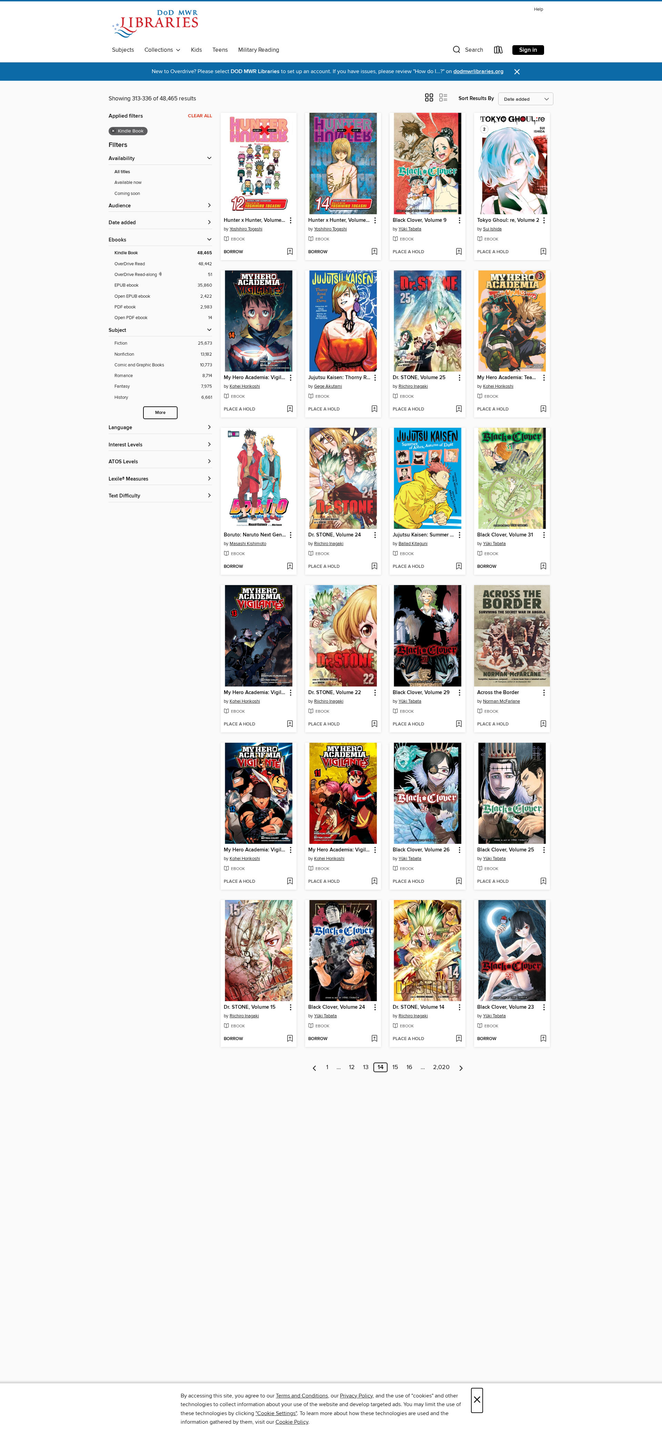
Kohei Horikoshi (245, 386)
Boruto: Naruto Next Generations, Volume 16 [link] (255, 535)
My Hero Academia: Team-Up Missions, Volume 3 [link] (508, 378)
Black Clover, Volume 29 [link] (421, 693)
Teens (220, 50)
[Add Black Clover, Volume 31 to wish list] (543, 566)
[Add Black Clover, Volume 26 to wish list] (458, 881)
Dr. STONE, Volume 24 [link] (334, 535)
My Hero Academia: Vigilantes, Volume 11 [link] (339, 850)
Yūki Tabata (410, 229)
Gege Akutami (328, 386)
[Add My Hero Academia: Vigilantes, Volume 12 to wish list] (289, 881)
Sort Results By (476, 98)
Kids (196, 50)
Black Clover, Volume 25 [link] (505, 850)
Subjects (123, 50)
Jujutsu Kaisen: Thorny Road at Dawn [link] (339, 378)
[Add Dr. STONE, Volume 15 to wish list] (289, 1039)
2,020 (441, 1067)
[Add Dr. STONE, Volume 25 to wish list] (458, 409)
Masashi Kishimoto (248, 543)
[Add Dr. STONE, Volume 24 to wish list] (374, 566)
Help (538, 9)
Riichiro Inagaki (413, 386)
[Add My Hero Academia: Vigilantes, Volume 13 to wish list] (289, 724)
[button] (467, 51)
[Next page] (461, 1067)
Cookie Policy (291, 1422)
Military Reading (258, 50)
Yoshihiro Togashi (246, 229)
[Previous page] (314, 1067)
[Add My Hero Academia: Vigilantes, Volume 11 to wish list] (374, 881)
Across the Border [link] (498, 693)
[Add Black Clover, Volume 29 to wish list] (458, 724)
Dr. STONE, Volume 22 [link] (334, 693)
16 (409, 1067)
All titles (122, 172)
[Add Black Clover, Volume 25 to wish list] (543, 881)
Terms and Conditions (302, 1395)
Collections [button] (160, 50)
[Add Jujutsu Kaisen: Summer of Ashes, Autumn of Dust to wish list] (458, 566)
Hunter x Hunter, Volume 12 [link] (255, 220)
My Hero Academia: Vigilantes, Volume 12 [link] (255, 850)
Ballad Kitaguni (413, 543)
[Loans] (498, 51)
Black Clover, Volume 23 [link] (505, 1007)
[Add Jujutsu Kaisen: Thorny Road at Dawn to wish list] (374, 409)
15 (395, 1067)
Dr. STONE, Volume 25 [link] (419, 378)
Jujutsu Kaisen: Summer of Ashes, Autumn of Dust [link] (424, 535)
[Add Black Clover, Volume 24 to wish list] (374, 1039)
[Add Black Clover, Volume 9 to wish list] (458, 252)
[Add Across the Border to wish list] (543, 724)
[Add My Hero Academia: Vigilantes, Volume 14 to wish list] (289, 409)
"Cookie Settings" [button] (276, 1413)
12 (352, 1067)
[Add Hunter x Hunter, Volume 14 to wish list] (374, 252)
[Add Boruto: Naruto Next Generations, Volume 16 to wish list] (289, 566)
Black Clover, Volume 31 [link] (505, 535)
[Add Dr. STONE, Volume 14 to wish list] (458, 1039)
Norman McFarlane (501, 701)
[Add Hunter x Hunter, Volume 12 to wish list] (289, 252)
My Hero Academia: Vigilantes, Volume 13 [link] (255, 693)
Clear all (200, 116)
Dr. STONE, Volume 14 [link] (418, 1007)
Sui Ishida (492, 229)
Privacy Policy (356, 1395)
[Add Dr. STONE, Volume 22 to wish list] (374, 724)
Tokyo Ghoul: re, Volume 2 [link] (508, 220)
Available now (128, 182)
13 (366, 1067)
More (160, 413)
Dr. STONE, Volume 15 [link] (249, 1007)
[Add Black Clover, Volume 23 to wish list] (543, 1039)
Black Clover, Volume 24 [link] (336, 1007)
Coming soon (127, 193)
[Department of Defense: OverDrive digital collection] (155, 24)
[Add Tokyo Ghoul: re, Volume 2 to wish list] (543, 252)
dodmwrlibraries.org (478, 71)
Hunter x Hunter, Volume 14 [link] (339, 220)
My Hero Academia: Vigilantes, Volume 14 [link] (255, 378)
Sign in (528, 50)
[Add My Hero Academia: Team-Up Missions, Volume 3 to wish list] (543, 409)
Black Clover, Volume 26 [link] (421, 850)
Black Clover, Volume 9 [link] (420, 220)
